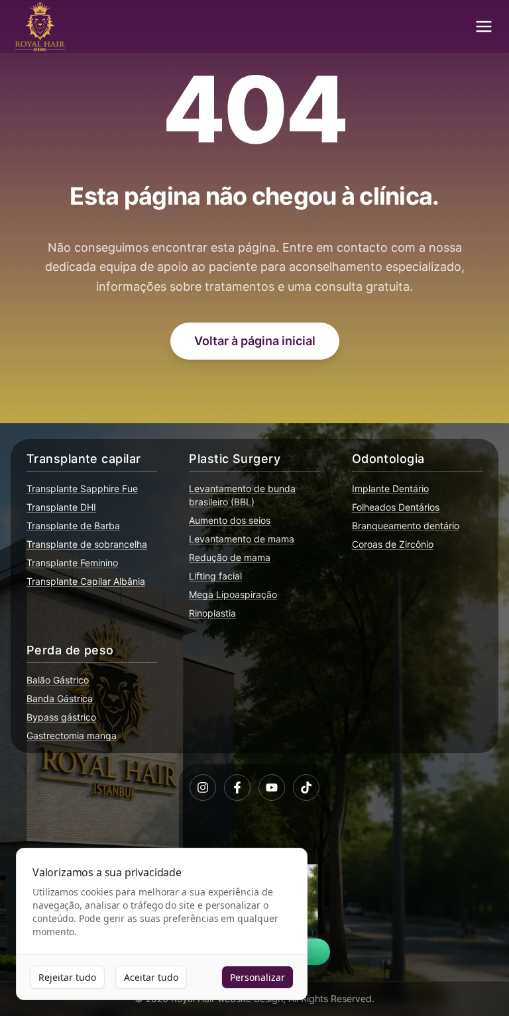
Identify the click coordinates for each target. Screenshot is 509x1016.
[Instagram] (203, 787)
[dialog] (162, 924)
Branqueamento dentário (405, 525)
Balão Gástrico (58, 680)
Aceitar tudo (151, 977)
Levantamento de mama (241, 538)
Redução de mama (229, 557)
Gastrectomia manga (72, 735)
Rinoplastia (212, 613)
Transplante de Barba (73, 525)
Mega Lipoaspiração (233, 594)
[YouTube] (271, 787)
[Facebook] (237, 787)
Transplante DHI (61, 507)
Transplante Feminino (72, 562)
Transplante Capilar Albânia (86, 581)
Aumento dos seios (229, 520)
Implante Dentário (390, 488)
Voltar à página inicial (254, 341)
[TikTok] (306, 787)
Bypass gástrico (61, 717)
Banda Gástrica (60, 698)
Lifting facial (215, 576)
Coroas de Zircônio (392, 544)
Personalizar (257, 977)
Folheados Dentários (395, 507)
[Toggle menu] (483, 26)
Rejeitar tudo (67, 977)
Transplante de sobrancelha (87, 544)
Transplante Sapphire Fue (82, 488)
